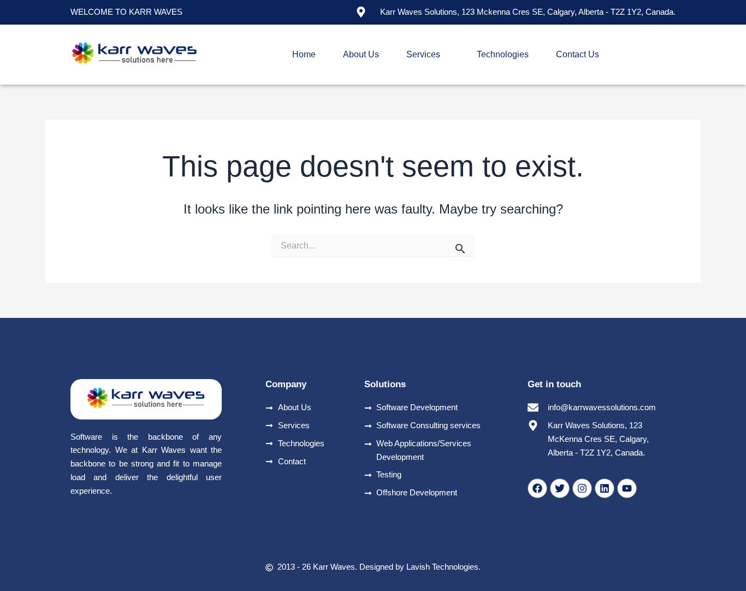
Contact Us (577, 54)
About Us (361, 54)
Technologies (503, 54)
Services (423, 54)
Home (304, 54)
